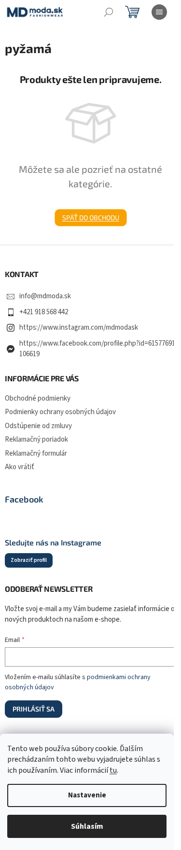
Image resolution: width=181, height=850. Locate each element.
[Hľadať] (108, 12)
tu (113, 770)
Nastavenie (87, 795)
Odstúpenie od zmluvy (38, 426)
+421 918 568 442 (43, 312)
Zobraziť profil (29, 560)
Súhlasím (87, 826)
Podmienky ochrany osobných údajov (60, 412)
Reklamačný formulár (36, 453)
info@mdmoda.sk (45, 296)
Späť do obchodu (90, 217)
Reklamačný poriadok (36, 439)
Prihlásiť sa (34, 709)
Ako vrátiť (19, 467)
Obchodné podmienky (37, 398)
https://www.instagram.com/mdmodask (78, 327)
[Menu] (159, 12)
